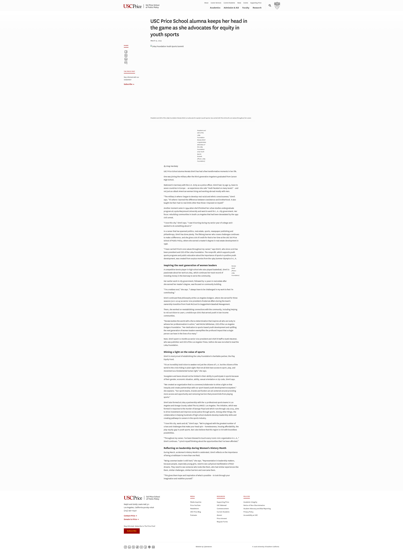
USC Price (142, 5)
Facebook (145, 547)
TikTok (137, 547)
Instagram (125, 547)
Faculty (245, 7)
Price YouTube (195, 505)
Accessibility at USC (250, 515)
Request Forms (222, 522)
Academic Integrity (250, 502)
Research (257, 7)
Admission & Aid (231, 7)
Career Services (216, 3)
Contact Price (129, 516)
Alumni (219, 515)
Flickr (153, 547)
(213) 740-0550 (130, 510)
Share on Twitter (126, 55)
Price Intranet (222, 518)
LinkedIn (129, 547)
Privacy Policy (248, 512)
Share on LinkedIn (126, 59)
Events (245, 3)
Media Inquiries (195, 502)
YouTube (141, 547)
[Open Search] (269, 5)
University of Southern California (277, 5)
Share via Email (126, 62)
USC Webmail (221, 505)
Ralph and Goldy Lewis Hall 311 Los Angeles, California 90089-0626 (139, 506)
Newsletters (194, 508)
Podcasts (193, 515)
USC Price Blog (195, 512)
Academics (215, 7)
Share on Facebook (126, 51)
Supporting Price (255, 3)
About (206, 3)
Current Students (229, 3)
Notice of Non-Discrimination (254, 505)
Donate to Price (130, 519)
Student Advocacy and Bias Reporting (257, 508)
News (239, 3)
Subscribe (128, 84)
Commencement (223, 508)
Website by (204, 547)
